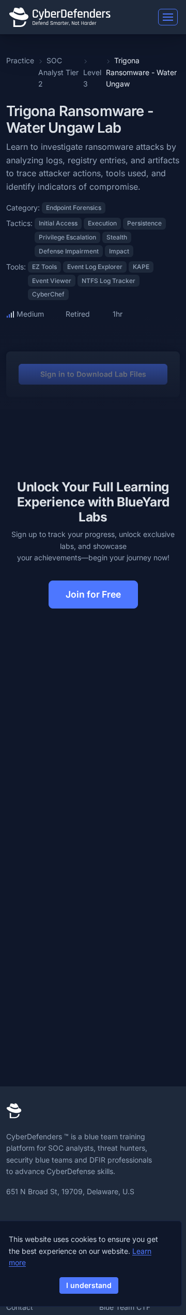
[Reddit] (63, 1217)
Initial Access (58, 223)
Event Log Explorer (94, 267)
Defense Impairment (69, 251)
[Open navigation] (168, 17)
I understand (89, 1285)
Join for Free (93, 594)
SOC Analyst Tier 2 (58, 72)
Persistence (144, 223)
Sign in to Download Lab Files (93, 374)
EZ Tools (44, 267)
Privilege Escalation (67, 237)
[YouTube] (79, 1217)
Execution (102, 223)
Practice (20, 60)
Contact (19, 1307)
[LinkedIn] (12, 1217)
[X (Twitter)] (29, 1217)
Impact (119, 251)
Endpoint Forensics (73, 207)
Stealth (116, 237)
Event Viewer (51, 281)
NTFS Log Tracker (108, 281)
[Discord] (46, 1217)
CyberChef (48, 294)
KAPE (141, 267)
